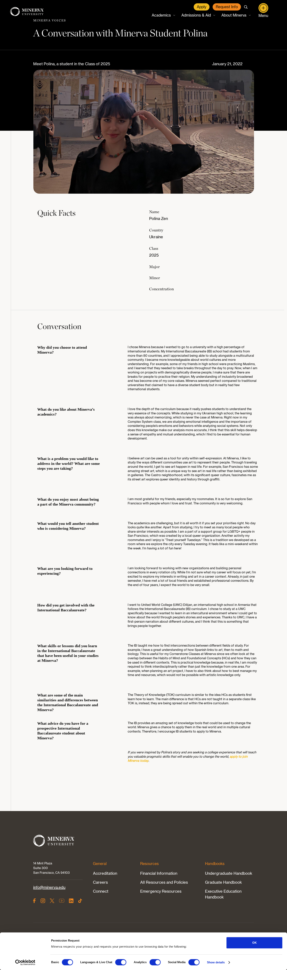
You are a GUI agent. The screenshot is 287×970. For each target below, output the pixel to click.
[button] (163, 15)
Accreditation (105, 873)
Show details (216, 962)
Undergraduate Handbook (228, 873)
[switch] (120, 962)
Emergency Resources (160, 891)
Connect (100, 891)
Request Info (227, 6)
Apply (201, 6)
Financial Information (158, 873)
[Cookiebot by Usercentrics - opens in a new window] (25, 962)
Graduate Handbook (223, 882)
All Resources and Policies (164, 882)
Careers (100, 882)
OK (254, 942)
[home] (27, 12)
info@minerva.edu (49, 887)
